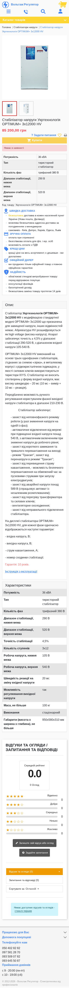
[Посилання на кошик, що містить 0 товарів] (62, 4)
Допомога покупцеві (16, 937)
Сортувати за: (17, 888)
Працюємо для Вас (15, 932)
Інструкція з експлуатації (21, 571)
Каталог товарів (14, 19)
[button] (62, 67)
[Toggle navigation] (8, 11)
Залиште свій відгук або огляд (36, 843)
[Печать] (65, 135)
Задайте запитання (36, 852)
